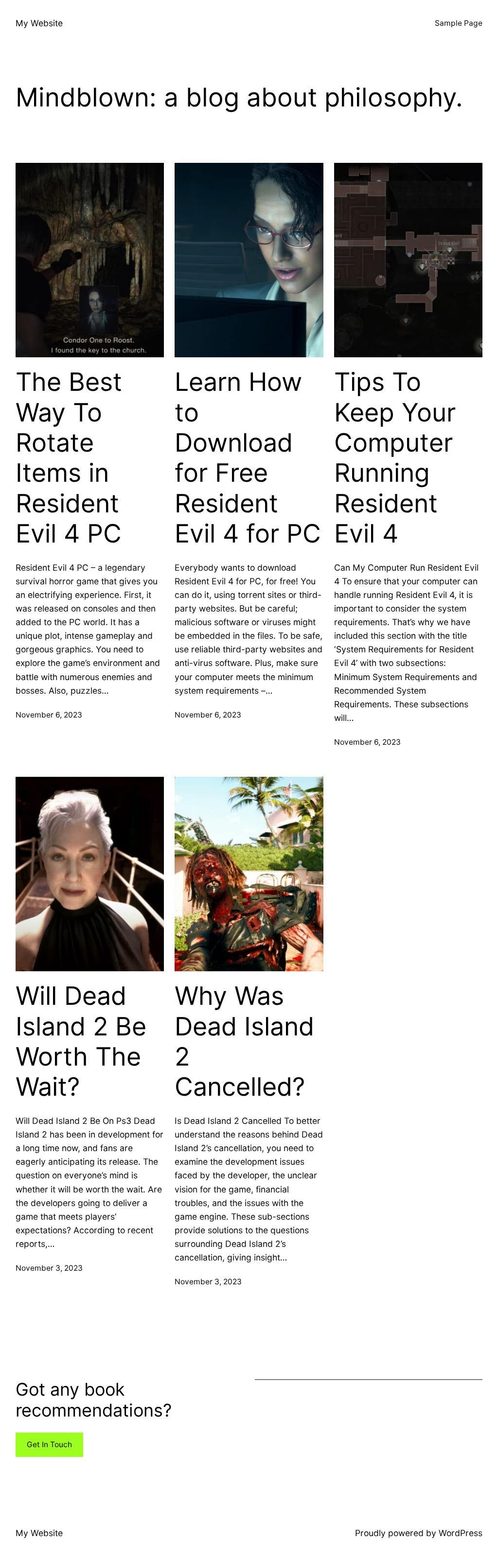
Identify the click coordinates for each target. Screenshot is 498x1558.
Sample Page (458, 23)
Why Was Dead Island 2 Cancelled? (244, 1041)
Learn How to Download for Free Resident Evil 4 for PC (248, 458)
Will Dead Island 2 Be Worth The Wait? (81, 1041)
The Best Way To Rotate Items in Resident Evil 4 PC (69, 458)
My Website (39, 23)
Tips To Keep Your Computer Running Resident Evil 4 (395, 458)
